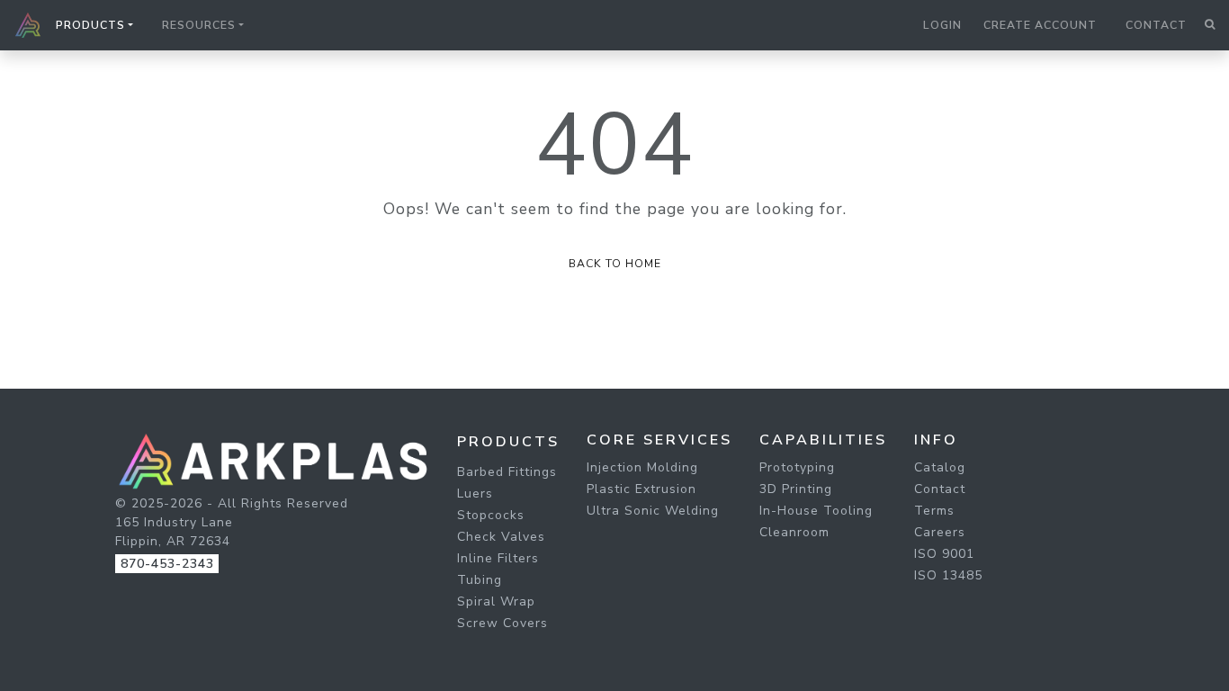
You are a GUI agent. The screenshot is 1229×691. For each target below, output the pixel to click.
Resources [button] (199, 25)
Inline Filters (498, 558)
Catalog (939, 467)
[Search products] (1210, 25)
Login (942, 25)
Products (508, 442)
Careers (939, 532)
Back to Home (615, 263)
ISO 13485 (948, 575)
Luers (475, 493)
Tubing (479, 579)
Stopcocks (491, 515)
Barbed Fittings (507, 471)
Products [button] (90, 25)
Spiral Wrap (496, 601)
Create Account (1040, 25)
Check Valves (501, 536)
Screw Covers (502, 623)
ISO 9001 (944, 553)
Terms (934, 510)
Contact (1156, 25)
